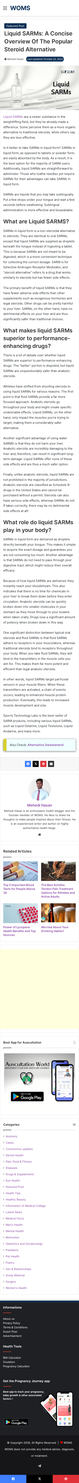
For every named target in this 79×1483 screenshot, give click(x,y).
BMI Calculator (12, 1357)
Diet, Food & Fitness (19, 1161)
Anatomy (11, 1136)
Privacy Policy (11, 1323)
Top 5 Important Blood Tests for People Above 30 (19, 888)
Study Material (15, 1275)
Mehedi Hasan (15, 59)
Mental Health (15, 1231)
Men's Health (14, 1224)
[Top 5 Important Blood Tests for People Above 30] (20, 871)
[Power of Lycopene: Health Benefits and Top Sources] (20, 913)
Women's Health (16, 1288)
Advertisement (12, 1335)
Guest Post (10, 1331)
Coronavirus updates (19, 1149)
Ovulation (9, 1362)
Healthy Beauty (16, 1199)
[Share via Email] (51, 764)
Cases (10, 1142)
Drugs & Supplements (20, 1174)
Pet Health (12, 1256)
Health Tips (13, 1193)
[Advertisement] (39, 989)
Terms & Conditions (15, 1327)
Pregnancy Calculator (16, 1366)
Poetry (10, 1262)
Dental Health (14, 1155)
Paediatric (12, 1250)
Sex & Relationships (18, 1269)
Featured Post (15, 26)
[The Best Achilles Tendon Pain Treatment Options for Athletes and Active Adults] (58, 871)
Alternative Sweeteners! (46, 745)
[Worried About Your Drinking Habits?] (58, 913)
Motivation (12, 1237)
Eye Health (13, 1180)
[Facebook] (28, 764)
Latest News (14, 1212)
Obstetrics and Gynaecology (24, 1243)
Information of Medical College (26, 1205)
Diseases (11, 1168)
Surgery (11, 1281)
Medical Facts (15, 1218)
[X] (36, 764)
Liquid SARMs (13, 117)
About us (9, 1318)
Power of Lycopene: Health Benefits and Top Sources (19, 931)
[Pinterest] (43, 764)
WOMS (68, 1442)
